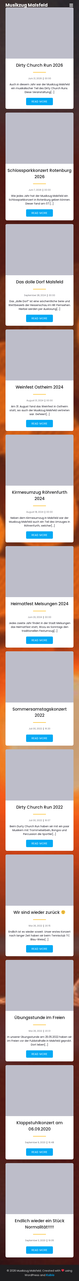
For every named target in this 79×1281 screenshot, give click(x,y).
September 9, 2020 (35, 1142)
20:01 (48, 1030)
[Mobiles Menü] (71, 5)
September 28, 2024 (35, 295)
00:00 (48, 78)
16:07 (47, 820)
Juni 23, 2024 (35, 617)
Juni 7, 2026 (35, 189)
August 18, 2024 (35, 511)
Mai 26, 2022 (35, 925)
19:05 (51, 1240)
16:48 (51, 1142)
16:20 (47, 728)
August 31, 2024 (35, 400)
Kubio (50, 1275)
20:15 (48, 925)
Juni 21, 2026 (35, 78)
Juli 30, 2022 (35, 728)
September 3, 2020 (35, 1240)
